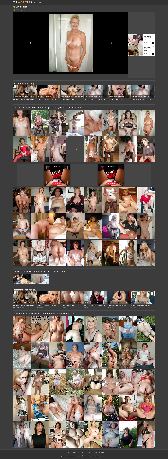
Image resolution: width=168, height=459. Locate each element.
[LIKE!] (14, 10)
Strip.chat (146, 42)
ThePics (22, 2)
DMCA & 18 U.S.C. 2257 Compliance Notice (95, 456)
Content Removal (75, 456)
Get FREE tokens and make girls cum (148, 38)
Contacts (65, 456)
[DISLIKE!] (21, 10)
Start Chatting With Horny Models (147, 49)
